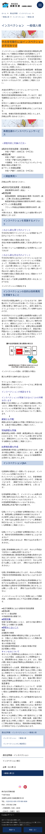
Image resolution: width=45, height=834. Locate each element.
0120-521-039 (11, 801)
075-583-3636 (22, 801)
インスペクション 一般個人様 (14, 738)
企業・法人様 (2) (9, 767)
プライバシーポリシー (25, 822)
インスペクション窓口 (11, 760)
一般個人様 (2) (8, 773)
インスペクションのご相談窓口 (14, 744)
